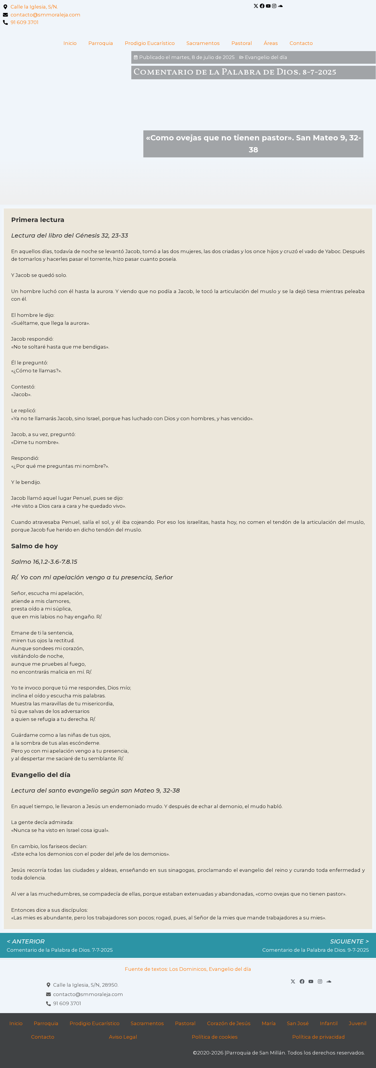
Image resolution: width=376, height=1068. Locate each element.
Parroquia (100, 43)
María (269, 1023)
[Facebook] (262, 6)
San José (298, 1023)
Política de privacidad (318, 1037)
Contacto (301, 43)
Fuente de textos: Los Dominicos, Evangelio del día (188, 969)
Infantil (329, 1023)
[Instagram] (274, 6)
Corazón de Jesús (229, 1023)
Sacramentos (203, 43)
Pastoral (241, 43)
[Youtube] (268, 6)
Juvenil (358, 1023)
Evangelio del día (266, 57)
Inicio (70, 43)
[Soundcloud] (280, 6)
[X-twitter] (256, 6)
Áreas (271, 43)
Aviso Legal (123, 1037)
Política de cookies (215, 1037)
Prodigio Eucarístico (150, 43)
